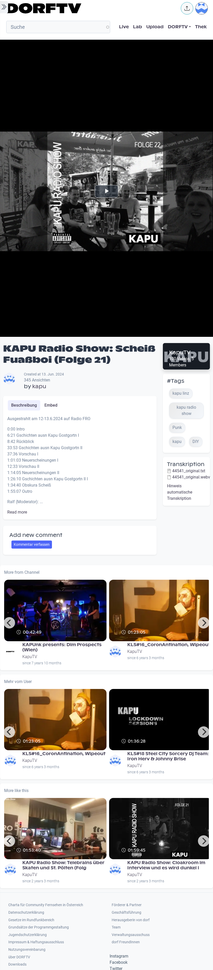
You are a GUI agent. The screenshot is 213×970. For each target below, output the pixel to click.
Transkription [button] (185, 464)
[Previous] (9, 623)
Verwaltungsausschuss (131, 935)
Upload (155, 27)
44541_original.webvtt (192, 477)
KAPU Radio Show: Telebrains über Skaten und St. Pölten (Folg (63, 865)
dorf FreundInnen (126, 942)
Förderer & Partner (127, 905)
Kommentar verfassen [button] (32, 544)
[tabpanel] (79, 465)
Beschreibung (24, 405)
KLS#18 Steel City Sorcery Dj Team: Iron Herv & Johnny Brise (168, 756)
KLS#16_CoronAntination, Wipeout (168, 644)
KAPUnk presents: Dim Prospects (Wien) (62, 647)
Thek (201, 27)
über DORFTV (19, 957)
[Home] (90, 8)
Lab (137, 27)
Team (116, 927)
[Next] (203, 623)
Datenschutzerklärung (26, 912)
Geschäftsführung (126, 912)
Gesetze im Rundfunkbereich (31, 920)
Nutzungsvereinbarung (26, 949)
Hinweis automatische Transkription (179, 492)
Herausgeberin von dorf (131, 920)
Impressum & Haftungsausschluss (36, 942)
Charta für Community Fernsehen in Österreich (45, 905)
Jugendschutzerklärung (27, 935)
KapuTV (180, 352)
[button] (187, 8)
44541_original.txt (188, 470)
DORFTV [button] (178, 27)
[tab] (24, 405)
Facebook (119, 962)
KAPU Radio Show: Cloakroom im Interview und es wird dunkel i (166, 865)
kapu (39, 386)
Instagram (119, 956)
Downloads (17, 964)
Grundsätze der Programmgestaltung (38, 927)
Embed (50, 405)
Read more (17, 512)
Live (124, 27)
